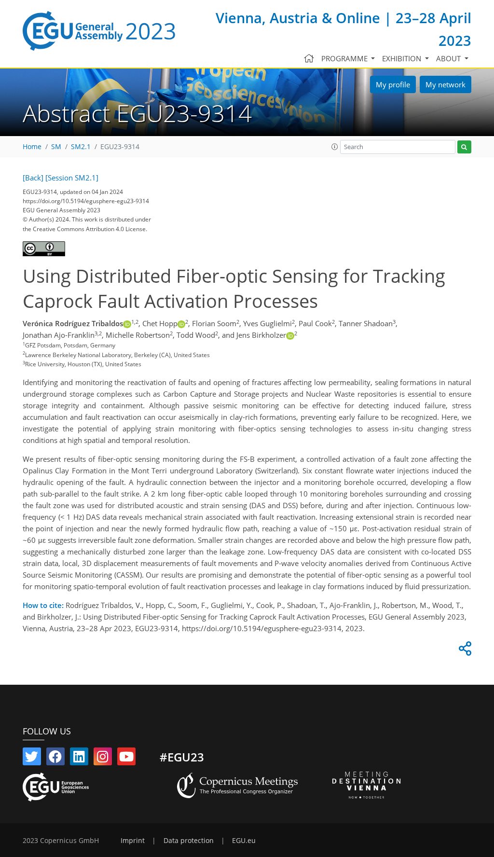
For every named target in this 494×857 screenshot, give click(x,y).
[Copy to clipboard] (463, 651)
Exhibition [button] (402, 58)
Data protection (189, 840)
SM (56, 146)
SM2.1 (81, 146)
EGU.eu (244, 840)
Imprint (133, 840)
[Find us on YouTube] (126, 758)
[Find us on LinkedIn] (79, 758)
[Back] (33, 177)
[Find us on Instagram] (103, 758)
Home (32, 146)
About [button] (449, 58)
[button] (334, 146)
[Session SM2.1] (71, 177)
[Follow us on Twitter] (32, 758)
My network (445, 84)
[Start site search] (464, 146)
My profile (393, 84)
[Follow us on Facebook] (55, 758)
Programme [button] (345, 58)
